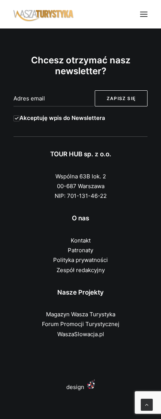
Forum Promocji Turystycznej (80, 324)
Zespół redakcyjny (81, 270)
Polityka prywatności (80, 259)
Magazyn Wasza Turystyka (80, 314)
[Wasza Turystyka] (43, 14)
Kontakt (81, 240)
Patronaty (80, 250)
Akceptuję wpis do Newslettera (62, 117)
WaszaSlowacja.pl (80, 334)
